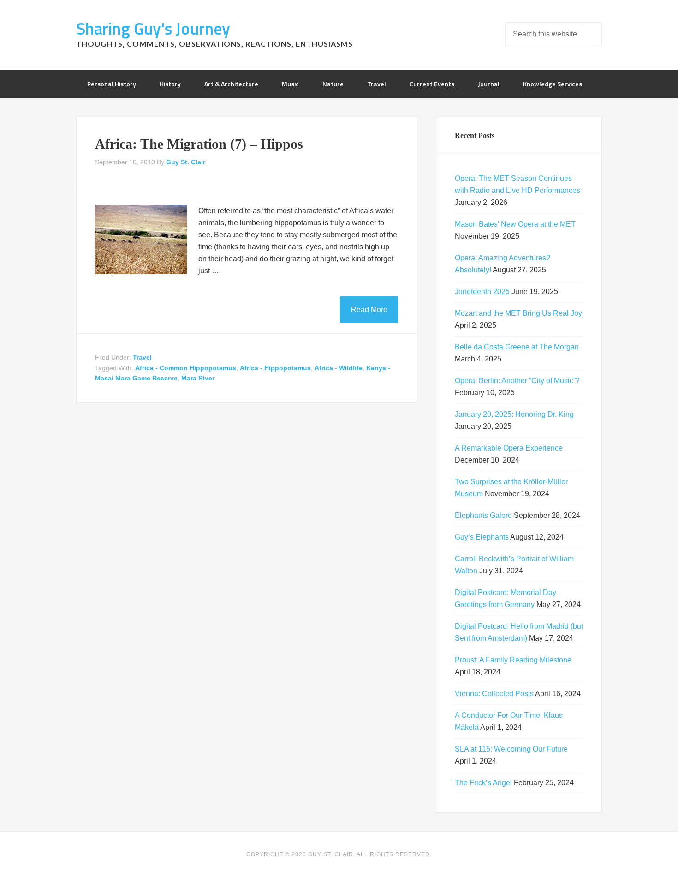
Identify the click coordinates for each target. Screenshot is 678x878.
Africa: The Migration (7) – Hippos (199, 143)
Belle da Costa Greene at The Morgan (517, 347)
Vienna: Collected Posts (494, 694)
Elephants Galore (483, 515)
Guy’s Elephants (482, 537)
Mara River (197, 378)
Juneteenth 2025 (482, 291)
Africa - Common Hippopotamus (185, 368)
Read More (369, 309)
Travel (142, 357)
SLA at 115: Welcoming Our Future (511, 749)
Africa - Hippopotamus (275, 368)
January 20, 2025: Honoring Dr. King (514, 414)
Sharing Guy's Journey (153, 28)
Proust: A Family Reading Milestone (513, 660)
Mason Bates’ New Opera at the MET (515, 224)
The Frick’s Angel (483, 783)
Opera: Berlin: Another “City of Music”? (517, 381)
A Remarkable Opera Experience (509, 448)
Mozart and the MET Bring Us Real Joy (518, 313)
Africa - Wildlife (339, 368)
